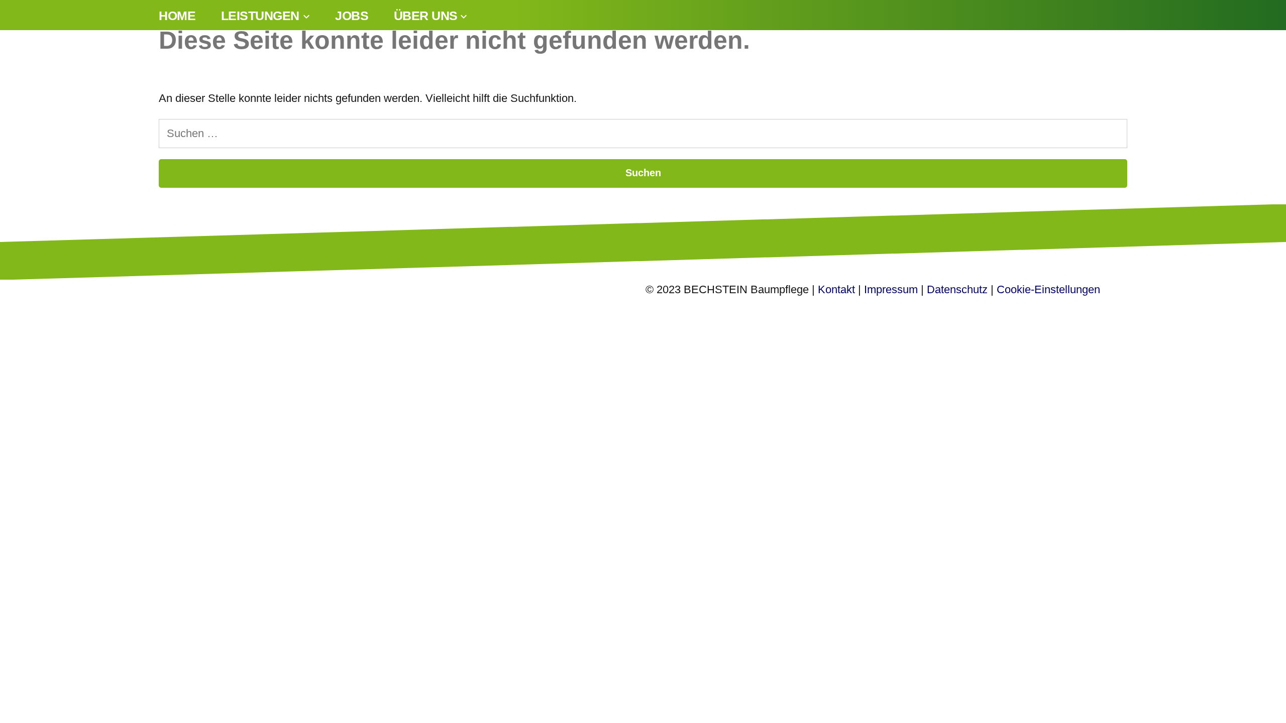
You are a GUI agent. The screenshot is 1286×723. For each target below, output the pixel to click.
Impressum (891, 289)
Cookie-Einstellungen (1048, 289)
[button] (22, 701)
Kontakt (836, 289)
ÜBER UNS (426, 16)
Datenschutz (957, 289)
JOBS (351, 16)
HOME (177, 16)
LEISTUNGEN (260, 16)
